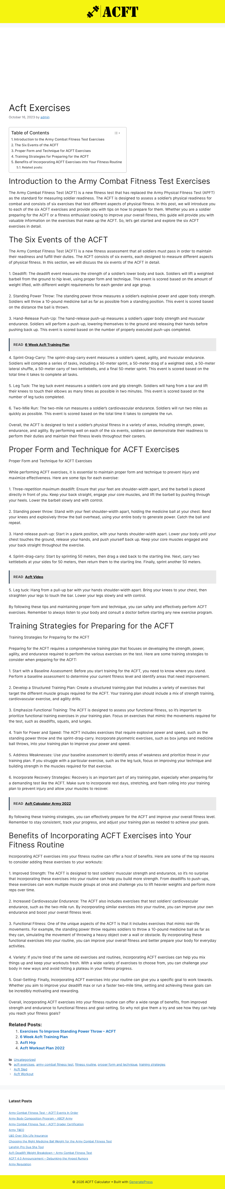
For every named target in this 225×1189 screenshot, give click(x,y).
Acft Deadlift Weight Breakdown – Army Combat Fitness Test (50, 1152)
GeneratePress (141, 1182)
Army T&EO (16, 1130)
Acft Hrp (28, 1042)
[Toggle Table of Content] (117, 133)
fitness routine (85, 1064)
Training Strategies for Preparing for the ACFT (52, 156)
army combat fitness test (54, 1064)
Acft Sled (20, 1069)
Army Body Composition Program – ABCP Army (41, 1118)
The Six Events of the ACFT (36, 145)
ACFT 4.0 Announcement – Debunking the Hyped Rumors (48, 1158)
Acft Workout (23, 1074)
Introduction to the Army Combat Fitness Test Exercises (59, 139)
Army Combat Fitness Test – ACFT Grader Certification (46, 1124)
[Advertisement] (112, 69)
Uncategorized (25, 1059)
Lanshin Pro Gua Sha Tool (26, 1147)
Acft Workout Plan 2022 (42, 1048)
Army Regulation (20, 1164)
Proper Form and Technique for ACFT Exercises (53, 151)
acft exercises (24, 1064)
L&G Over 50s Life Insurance (28, 1135)
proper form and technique (117, 1064)
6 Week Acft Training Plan (44, 1037)
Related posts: (32, 167)
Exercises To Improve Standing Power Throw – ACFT (68, 1031)
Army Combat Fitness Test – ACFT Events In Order (43, 1112)
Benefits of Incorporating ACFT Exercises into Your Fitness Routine (68, 162)
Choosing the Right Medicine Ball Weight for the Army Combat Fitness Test (60, 1141)
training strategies (152, 1064)
